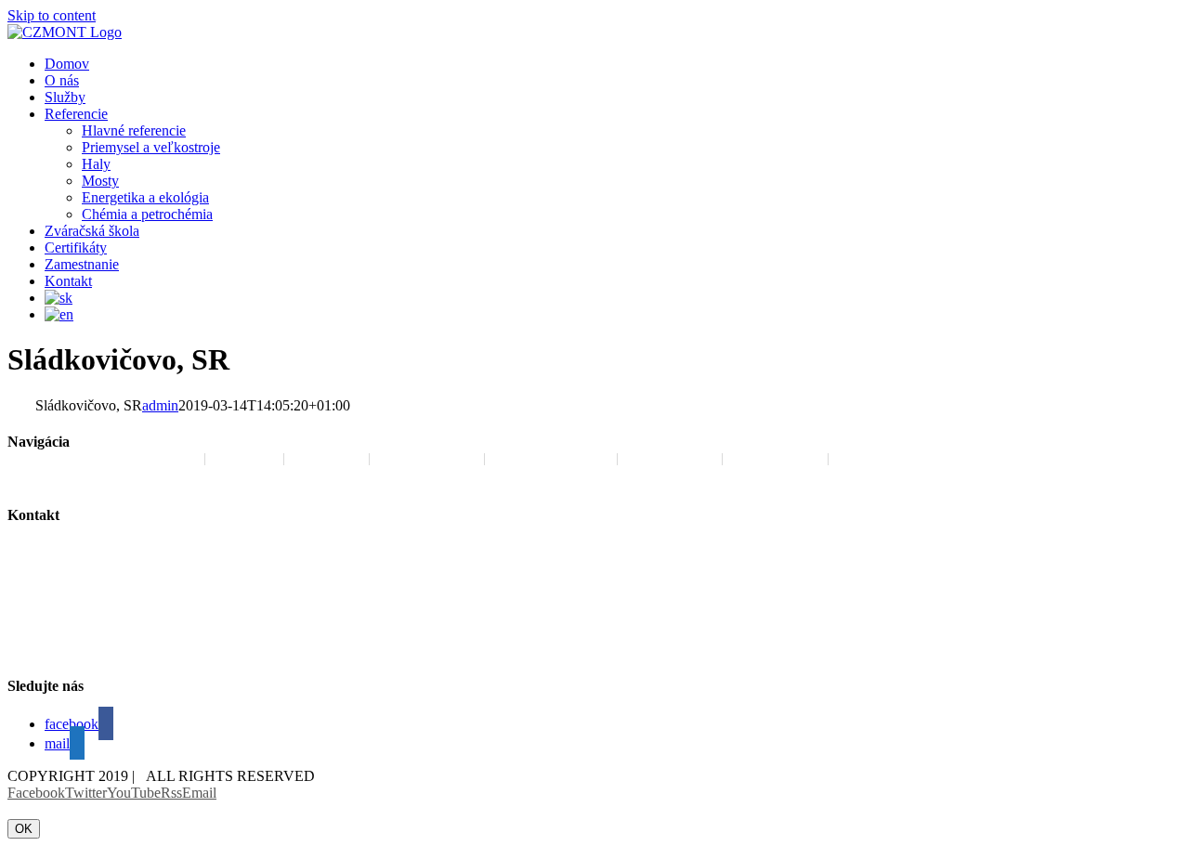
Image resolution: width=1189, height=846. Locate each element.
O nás (244, 458)
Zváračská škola (551, 458)
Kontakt (874, 458)
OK (24, 829)
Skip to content (51, 15)
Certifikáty (775, 458)
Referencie (670, 458)
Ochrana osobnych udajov (112, 458)
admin (160, 405)
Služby (326, 458)
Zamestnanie (427, 458)
